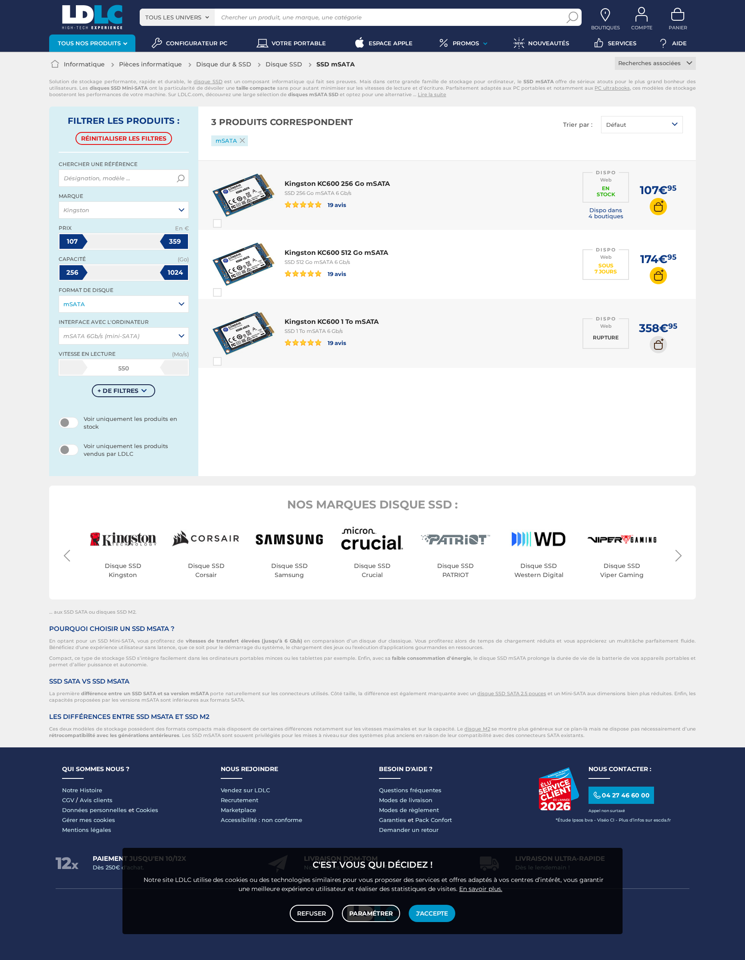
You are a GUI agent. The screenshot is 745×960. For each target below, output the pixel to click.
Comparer (232, 223)
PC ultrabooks (612, 88)
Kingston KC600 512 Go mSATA (336, 252)
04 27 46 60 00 (626, 795)
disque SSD (208, 81)
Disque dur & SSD (223, 64)
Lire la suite (432, 94)
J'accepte (432, 913)
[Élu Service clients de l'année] (559, 808)
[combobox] (177, 17)
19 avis (336, 204)
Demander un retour (408, 829)
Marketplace (238, 809)
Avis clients (96, 800)
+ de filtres (117, 391)
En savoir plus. (480, 889)
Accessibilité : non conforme (261, 819)
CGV (68, 800)
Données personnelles (94, 809)
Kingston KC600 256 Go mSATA (337, 183)
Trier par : (577, 125)
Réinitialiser (123, 138)
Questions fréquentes (410, 790)
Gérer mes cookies (88, 819)
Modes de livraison (405, 800)
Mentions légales (86, 829)
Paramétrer (371, 913)
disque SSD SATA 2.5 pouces (511, 693)
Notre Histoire (82, 790)
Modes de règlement (409, 809)
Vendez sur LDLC (245, 790)
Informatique (84, 64)
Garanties (392, 819)
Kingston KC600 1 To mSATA (332, 321)
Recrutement (239, 800)
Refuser (311, 913)
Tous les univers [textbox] (173, 17)
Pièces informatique (150, 64)
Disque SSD (284, 64)
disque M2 (477, 729)
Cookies (147, 809)
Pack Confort (433, 819)
